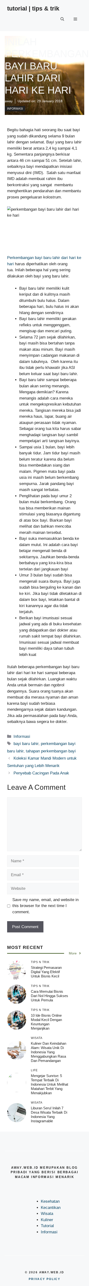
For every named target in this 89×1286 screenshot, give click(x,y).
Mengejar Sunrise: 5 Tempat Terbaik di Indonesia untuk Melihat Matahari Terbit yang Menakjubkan (49, 1084)
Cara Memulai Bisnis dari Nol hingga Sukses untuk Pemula (49, 995)
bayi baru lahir (26, 743)
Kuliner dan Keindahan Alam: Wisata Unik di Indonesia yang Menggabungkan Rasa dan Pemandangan (48, 1052)
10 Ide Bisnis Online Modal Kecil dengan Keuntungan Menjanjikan (46, 1021)
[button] (62, 19)
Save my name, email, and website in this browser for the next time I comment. (45, 905)
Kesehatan (50, 1201)
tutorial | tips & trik (33, 8)
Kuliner (47, 1220)
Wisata (47, 1213)
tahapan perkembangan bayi (51, 751)
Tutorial (47, 1226)
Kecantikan (51, 1207)
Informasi (15, 108)
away (9, 101)
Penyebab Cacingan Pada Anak (41, 773)
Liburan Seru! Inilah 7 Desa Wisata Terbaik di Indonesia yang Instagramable (49, 1114)
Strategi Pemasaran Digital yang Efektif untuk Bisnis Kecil (46, 971)
